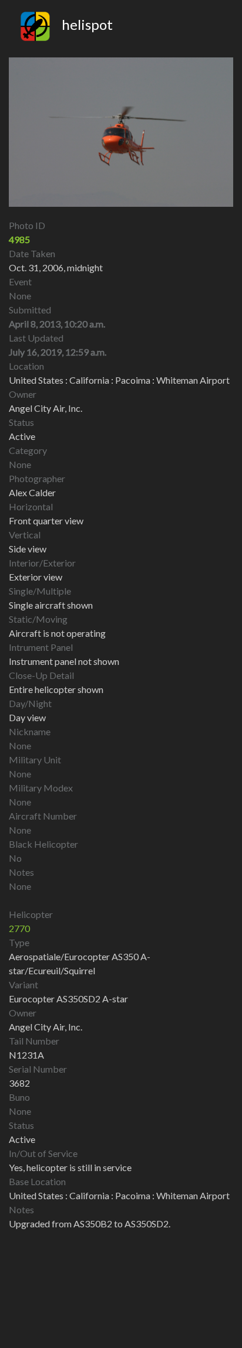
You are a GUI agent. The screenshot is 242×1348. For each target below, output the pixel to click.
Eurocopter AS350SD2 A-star (68, 998)
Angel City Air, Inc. (45, 1026)
